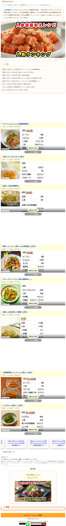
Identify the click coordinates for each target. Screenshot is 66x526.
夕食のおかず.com (7, 1)
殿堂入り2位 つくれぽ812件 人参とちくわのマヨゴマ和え (18, 72)
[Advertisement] (33, 107)
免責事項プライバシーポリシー (35, 521)
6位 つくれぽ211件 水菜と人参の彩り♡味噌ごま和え (16, 84)
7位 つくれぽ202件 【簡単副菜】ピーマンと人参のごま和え (18, 87)
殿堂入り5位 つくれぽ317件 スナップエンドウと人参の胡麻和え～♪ (20, 81)
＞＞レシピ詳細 (33, 152)
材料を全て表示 (33, 148)
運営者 (46, 521)
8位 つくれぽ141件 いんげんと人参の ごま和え (15, 90)
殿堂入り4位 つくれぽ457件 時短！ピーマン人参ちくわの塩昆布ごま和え (22, 78)
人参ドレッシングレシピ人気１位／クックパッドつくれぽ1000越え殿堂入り (28, 443)
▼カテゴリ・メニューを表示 (33, 515)
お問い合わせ (22, 521)
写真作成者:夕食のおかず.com (59, 59)
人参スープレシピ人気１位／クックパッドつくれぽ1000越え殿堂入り (50, 443)
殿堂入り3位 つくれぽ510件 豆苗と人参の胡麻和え (16, 75)
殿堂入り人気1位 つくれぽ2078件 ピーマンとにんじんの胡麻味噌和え (21, 69)
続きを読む (33, 469)
